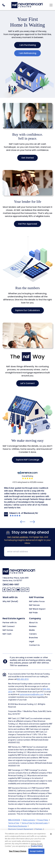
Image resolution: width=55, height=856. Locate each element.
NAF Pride (33, 613)
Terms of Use (13, 823)
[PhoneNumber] (3, 5)
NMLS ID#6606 (14, 820)
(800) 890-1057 (11, 584)
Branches (33, 638)
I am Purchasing (27, 45)
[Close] (51, 834)
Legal (31, 641)
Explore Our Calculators (27, 310)
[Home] (27, 4)
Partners (38, 829)
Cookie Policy (36, 846)
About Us (33, 623)
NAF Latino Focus (37, 601)
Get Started (27, 157)
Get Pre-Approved (27, 223)
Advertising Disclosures (17, 826)
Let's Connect (27, 383)
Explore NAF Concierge (27, 459)
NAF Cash (7, 634)
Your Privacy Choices (17, 851)
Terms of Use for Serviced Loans (34, 823)
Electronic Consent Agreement (20, 829)
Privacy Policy (42, 820)
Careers (33, 634)
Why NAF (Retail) (10, 601)
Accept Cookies (36, 851)
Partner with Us (10, 623)
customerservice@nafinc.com (32, 694)
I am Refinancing (27, 53)
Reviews (32, 626)
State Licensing (29, 820)
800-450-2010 (39, 663)
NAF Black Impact (37, 609)
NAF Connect (9, 626)
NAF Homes (8, 630)
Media (32, 630)
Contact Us (34, 645)
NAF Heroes (34, 605)
